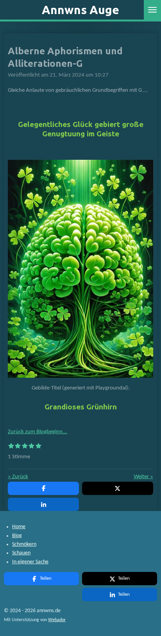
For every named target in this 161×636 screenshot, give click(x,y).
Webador (57, 620)
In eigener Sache (30, 562)
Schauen (21, 553)
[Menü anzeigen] (152, 10)
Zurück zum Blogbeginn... (37, 432)
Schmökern (24, 544)
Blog (17, 536)
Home (18, 527)
